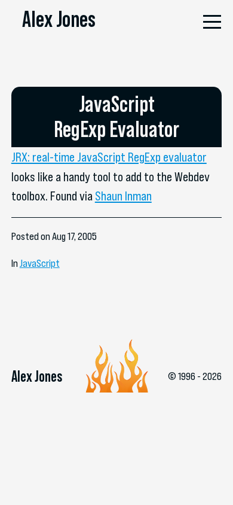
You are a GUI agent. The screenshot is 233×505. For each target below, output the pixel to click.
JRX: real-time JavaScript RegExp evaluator (109, 157)
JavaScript (40, 263)
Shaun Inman (123, 195)
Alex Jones (59, 19)
